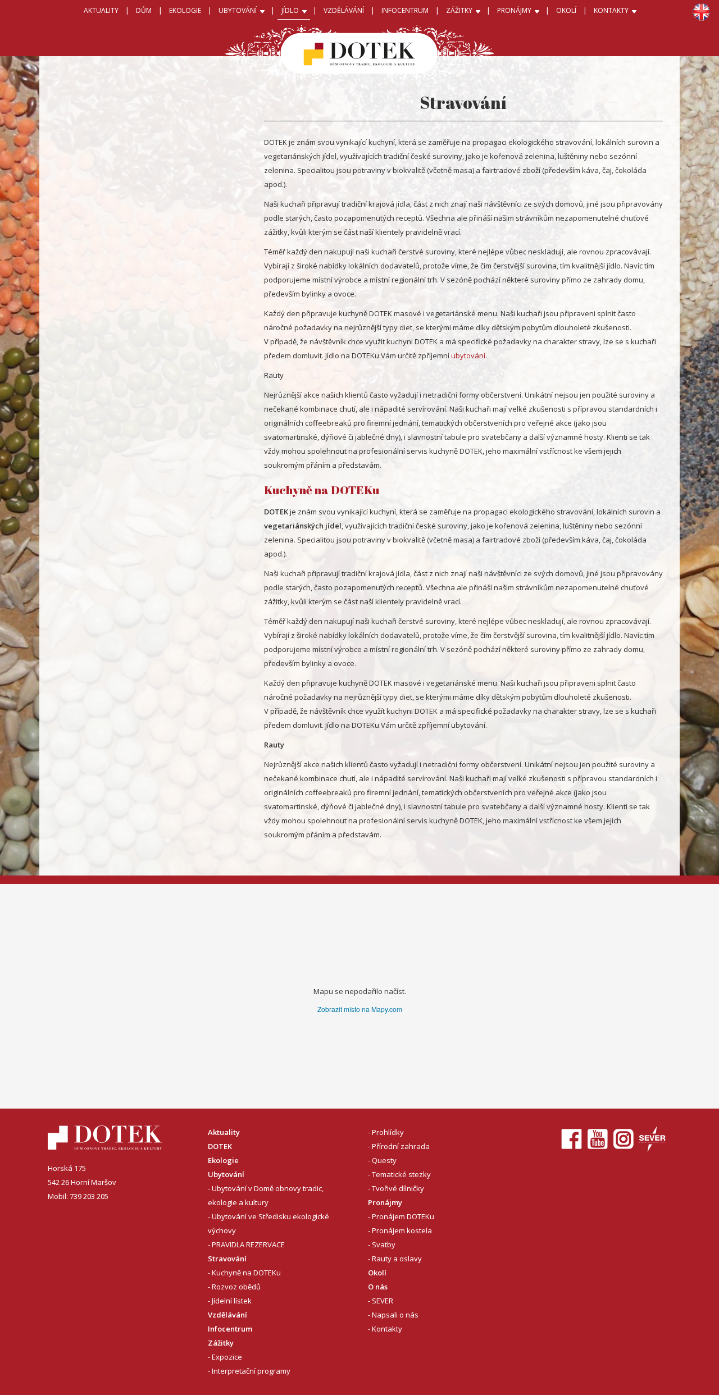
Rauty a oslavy (397, 1258)
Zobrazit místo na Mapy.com (359, 1009)
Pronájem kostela (402, 1230)
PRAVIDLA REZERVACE (248, 1244)
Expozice (227, 1357)
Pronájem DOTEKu (403, 1216)
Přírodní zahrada (401, 1146)
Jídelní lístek (232, 1301)
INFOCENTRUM (405, 10)
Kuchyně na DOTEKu (246, 1273)
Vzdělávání (227, 1315)
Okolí (566, 10)
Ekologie (223, 1160)
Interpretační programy (251, 1371)
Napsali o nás (395, 1315)
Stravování (227, 1258)
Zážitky (221, 1343)
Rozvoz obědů (236, 1287)
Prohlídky (388, 1132)
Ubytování (226, 1174)
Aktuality (101, 10)
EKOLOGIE (185, 10)
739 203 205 (89, 1196)
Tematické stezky (401, 1174)
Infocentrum (230, 1329)
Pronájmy (385, 1202)
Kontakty (387, 1329)
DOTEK (220, 1146)
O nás (378, 1287)
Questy (384, 1160)
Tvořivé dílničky (398, 1188)
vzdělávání (344, 10)
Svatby (383, 1244)
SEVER (382, 1301)
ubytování (468, 355)
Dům (144, 10)
